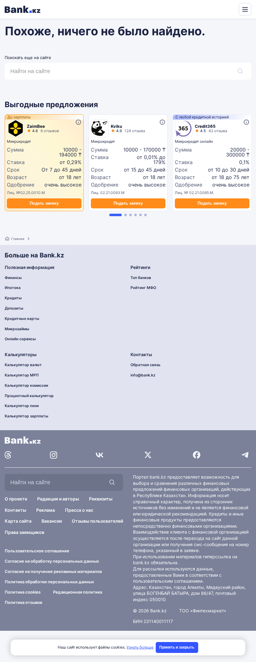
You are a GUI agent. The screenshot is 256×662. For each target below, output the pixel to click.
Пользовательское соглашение (37, 550)
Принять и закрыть (176, 647)
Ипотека (13, 287)
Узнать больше (140, 647)
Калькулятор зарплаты (26, 416)
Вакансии (52, 521)
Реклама (45, 510)
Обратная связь (145, 364)
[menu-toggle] (245, 9)
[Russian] (222, 8)
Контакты (15, 510)
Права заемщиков (24, 532)
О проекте (16, 498)
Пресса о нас (79, 510)
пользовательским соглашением (168, 581)
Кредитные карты (22, 318)
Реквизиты (100, 498)
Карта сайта (18, 521)
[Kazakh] (229, 8)
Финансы (13, 277)
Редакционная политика (77, 592)
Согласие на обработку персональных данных (52, 561)
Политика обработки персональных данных (49, 581)
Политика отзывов (23, 602)
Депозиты (14, 308)
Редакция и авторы (58, 498)
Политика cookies (23, 592)
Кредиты (13, 298)
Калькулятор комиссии (26, 385)
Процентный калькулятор (29, 395)
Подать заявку (44, 203)
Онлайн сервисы (20, 338)
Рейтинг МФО (143, 287)
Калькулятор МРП (22, 375)
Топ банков (140, 277)
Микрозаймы (17, 328)
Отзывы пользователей (97, 521)
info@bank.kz (142, 375)
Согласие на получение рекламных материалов (53, 571)
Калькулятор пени (22, 405)
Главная (17, 239)
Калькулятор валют (23, 364)
